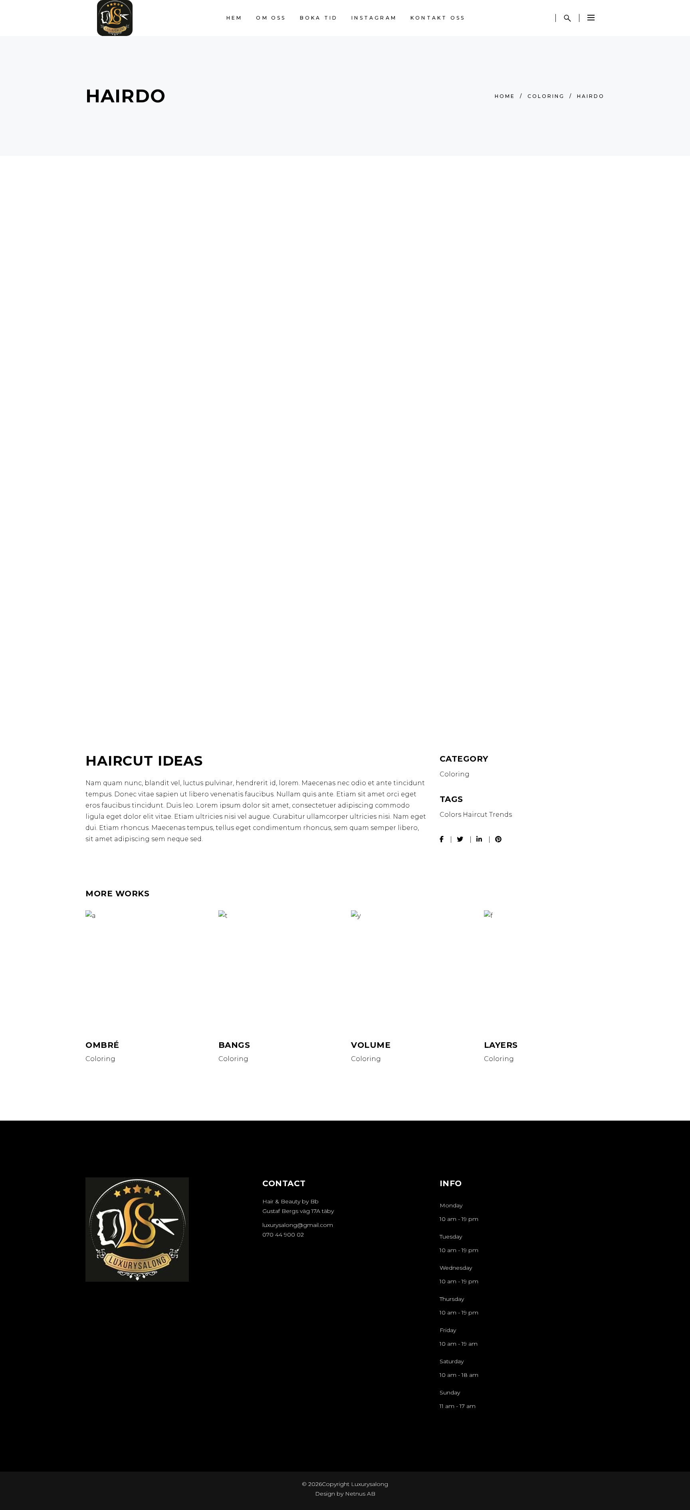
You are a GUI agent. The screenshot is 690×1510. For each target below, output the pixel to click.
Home (505, 96)
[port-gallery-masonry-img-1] (256, 387)
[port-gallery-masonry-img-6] (346, 652)
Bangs (234, 1045)
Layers (501, 1045)
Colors (450, 814)
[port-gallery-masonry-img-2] (167, 653)
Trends (500, 814)
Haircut (475, 814)
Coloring (546, 96)
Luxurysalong (368, 1484)
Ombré (102, 1045)
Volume (371, 1045)
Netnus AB (360, 1493)
